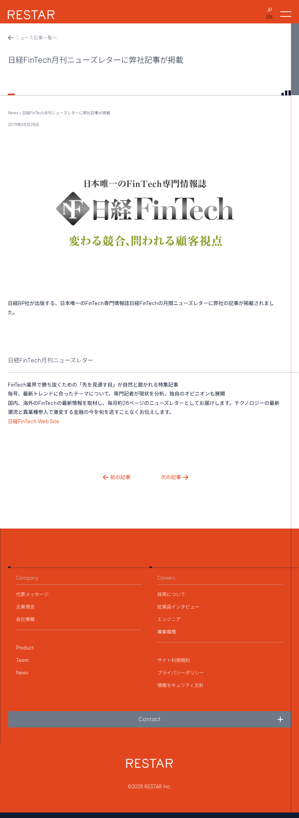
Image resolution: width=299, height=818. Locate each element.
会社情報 (25, 619)
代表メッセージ (32, 594)
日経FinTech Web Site (33, 421)
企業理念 (25, 607)
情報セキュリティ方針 (180, 685)
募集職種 (166, 632)
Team (22, 660)
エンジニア (169, 619)
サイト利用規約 (173, 660)
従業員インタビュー (178, 607)
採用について (171, 594)
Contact (150, 719)
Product (25, 648)
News (13, 113)
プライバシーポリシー (180, 673)
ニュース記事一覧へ (36, 38)
